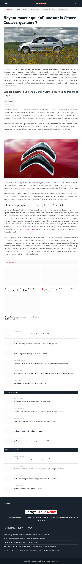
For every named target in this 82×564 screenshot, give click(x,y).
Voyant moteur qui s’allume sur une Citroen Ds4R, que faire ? (22, 318)
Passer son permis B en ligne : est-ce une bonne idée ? (32, 354)
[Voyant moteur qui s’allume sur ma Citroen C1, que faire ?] (60, 276)
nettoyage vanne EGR (18, 188)
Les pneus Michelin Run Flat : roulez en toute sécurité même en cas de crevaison (41, 364)
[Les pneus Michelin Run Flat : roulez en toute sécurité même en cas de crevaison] (8, 363)
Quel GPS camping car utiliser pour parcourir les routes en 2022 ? (35, 421)
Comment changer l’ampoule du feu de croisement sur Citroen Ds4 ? (20, 290)
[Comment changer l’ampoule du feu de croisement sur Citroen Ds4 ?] (22, 276)
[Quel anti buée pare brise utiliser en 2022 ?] (8, 430)
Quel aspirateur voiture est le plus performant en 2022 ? (32, 441)
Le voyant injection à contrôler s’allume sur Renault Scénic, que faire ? (37, 334)
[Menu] (6, 3)
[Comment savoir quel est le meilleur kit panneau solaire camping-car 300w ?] (8, 410)
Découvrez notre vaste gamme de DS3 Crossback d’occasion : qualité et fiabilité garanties (43, 373)
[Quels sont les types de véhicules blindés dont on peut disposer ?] (8, 343)
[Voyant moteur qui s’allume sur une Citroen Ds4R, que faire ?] (22, 304)
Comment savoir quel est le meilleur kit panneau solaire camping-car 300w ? (39, 411)
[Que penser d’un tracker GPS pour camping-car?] (8, 383)
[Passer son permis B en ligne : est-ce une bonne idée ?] (8, 353)
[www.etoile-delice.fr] (41, 3)
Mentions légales (39, 561)
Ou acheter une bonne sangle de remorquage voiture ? (32, 401)
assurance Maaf (30, 229)
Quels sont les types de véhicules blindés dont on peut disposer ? (35, 344)
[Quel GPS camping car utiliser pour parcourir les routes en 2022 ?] (8, 420)
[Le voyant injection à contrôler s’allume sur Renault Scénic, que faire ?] (8, 333)
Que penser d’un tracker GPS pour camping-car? (30, 383)
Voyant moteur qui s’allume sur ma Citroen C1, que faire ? (60, 290)
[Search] (76, 3)
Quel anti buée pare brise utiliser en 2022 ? (28, 431)
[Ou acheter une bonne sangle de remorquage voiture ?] (8, 401)
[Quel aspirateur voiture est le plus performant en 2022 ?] (8, 440)
